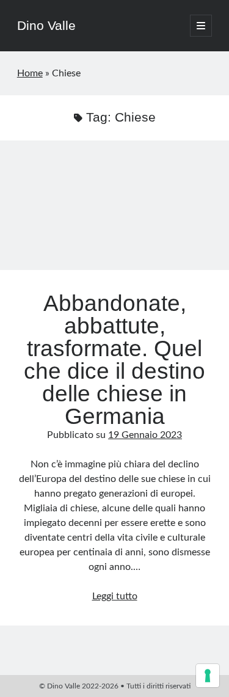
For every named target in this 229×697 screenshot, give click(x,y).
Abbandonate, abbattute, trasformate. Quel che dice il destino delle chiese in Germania (114, 212)
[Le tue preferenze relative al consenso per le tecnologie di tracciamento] (207, 675)
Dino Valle (46, 25)
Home (30, 73)
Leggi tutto (114, 596)
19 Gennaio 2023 (145, 435)
